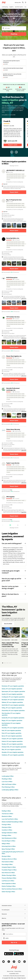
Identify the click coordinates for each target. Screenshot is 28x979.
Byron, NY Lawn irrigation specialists (12, 736)
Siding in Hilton (6, 843)
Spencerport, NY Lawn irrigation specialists (13, 691)
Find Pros (14, 34)
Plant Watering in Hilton (8, 787)
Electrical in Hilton (7, 816)
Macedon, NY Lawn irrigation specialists (12, 752)
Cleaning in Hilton (6, 827)
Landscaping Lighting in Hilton (10, 790)
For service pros (5, 910)
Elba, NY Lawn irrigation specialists (11, 749)
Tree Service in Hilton (7, 813)
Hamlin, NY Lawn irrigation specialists (12, 694)
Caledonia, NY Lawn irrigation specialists (13, 755)
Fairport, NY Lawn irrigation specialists (12, 738)
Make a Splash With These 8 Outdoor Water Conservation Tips (10, 644)
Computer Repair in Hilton (9, 867)
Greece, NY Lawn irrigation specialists (12, 689)
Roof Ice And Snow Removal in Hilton (12, 889)
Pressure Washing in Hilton (9, 878)
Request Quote (14, 192)
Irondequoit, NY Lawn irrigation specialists (13, 697)
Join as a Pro (18, 2)
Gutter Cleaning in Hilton (8, 891)
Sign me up (14, 942)
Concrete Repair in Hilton (8, 841)
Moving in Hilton (6, 856)
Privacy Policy (18, 971)
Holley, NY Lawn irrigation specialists (12, 708)
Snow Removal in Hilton (8, 872)
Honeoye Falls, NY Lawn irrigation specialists (14, 747)
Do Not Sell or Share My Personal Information (14, 975)
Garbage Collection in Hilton (9, 832)
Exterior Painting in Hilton (9, 886)
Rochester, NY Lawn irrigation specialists (13, 686)
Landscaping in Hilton (8, 776)
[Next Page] (25, 525)
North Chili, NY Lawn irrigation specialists (13, 705)
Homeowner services (7, 905)
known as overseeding (9, 549)
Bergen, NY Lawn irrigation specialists (12, 720)
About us (4, 918)
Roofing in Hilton (6, 811)
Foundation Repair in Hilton (9, 870)
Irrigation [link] (11, 6)
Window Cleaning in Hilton (9, 875)
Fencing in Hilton (6, 824)
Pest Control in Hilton (7, 862)
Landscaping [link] (5, 6)
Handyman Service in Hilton (9, 859)
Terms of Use (10, 971)
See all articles (8, 623)
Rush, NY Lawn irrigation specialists (11, 733)
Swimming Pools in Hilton (9, 846)
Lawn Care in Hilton (7, 781)
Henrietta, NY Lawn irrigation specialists (13, 728)
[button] (4, 225)
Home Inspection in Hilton (9, 883)
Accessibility (13, 973)
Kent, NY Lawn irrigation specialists (11, 730)
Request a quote (12, 145)
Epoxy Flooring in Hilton (8, 849)
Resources (4, 914)
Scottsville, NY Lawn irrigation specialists (13, 718)
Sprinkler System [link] (19, 6)
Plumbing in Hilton (7, 779)
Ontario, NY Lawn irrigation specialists (12, 741)
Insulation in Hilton (7, 830)
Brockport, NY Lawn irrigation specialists (13, 699)
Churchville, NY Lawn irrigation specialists (13, 710)
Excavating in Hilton (7, 864)
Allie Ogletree (6, 640)
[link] (5, 140)
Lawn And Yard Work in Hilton (10, 819)
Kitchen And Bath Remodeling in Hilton (12, 822)
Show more (24, 259)
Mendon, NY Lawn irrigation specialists (12, 744)
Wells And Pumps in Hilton (9, 784)
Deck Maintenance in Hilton (9, 838)
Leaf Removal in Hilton (8, 881)
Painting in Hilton (6, 835)
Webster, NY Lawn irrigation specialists (12, 702)
